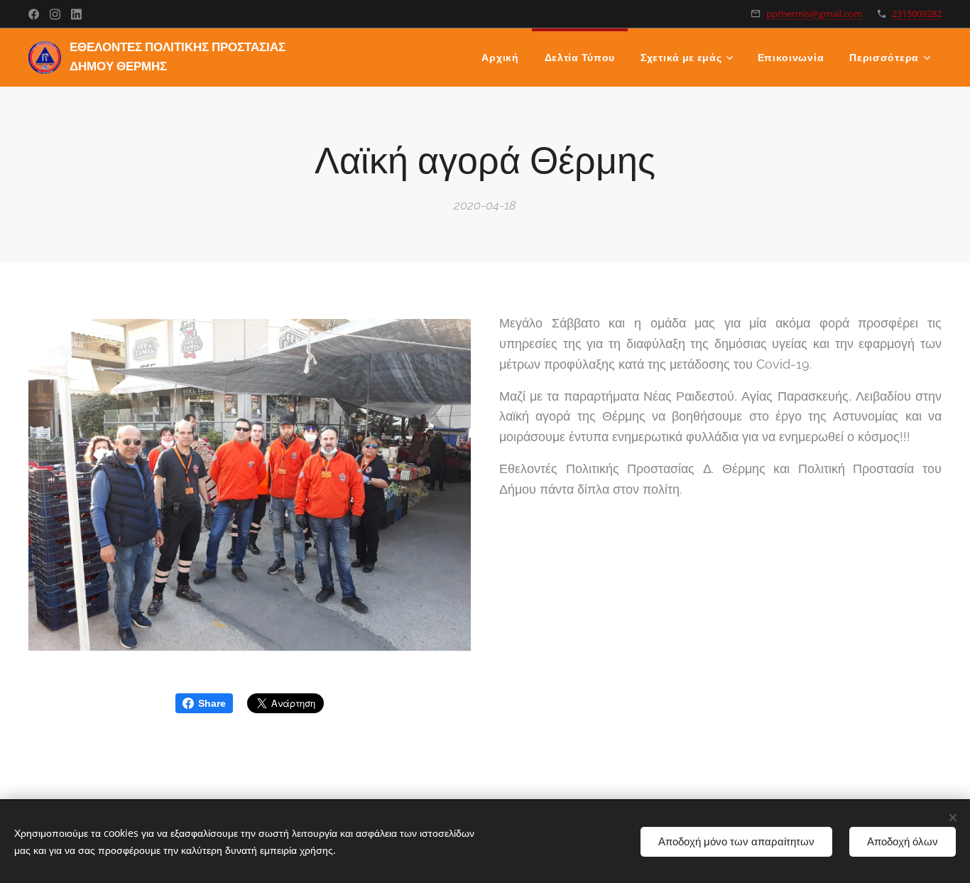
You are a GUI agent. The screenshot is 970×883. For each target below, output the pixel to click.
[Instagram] (55, 14)
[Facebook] (34, 14)
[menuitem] (500, 57)
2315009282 (917, 13)
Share (212, 703)
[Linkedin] (76, 14)
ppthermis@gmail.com (814, 13)
